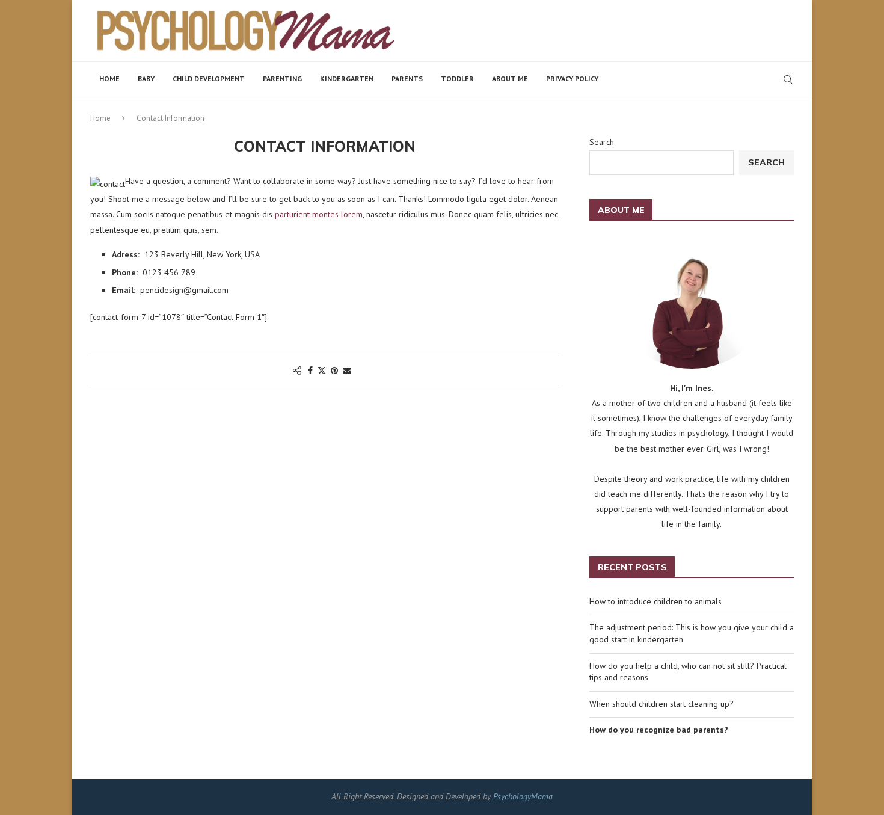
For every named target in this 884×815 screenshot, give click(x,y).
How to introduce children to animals (655, 601)
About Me (510, 78)
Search (601, 142)
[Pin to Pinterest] (334, 370)
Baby (146, 78)
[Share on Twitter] (322, 370)
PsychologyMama (523, 796)
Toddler (457, 78)
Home (109, 78)
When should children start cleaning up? (661, 703)
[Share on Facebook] (310, 370)
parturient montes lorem (319, 214)
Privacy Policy (572, 78)
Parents (407, 78)
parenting (282, 78)
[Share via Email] (347, 370)
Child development (209, 78)
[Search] (788, 79)
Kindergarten (346, 78)
